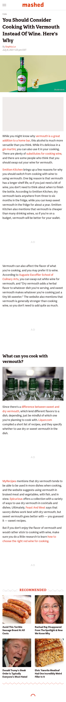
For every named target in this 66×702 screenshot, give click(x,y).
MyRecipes (9, 481)
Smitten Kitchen (12, 169)
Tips (4, 14)
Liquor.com (45, 420)
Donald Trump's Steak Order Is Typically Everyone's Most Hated (14, 673)
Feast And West (35, 507)
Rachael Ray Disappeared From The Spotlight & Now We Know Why (49, 630)
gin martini (9, 149)
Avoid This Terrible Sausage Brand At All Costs (13, 630)
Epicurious (16, 499)
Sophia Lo (10, 46)
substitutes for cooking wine (43, 153)
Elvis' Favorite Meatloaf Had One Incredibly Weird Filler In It (48, 673)
